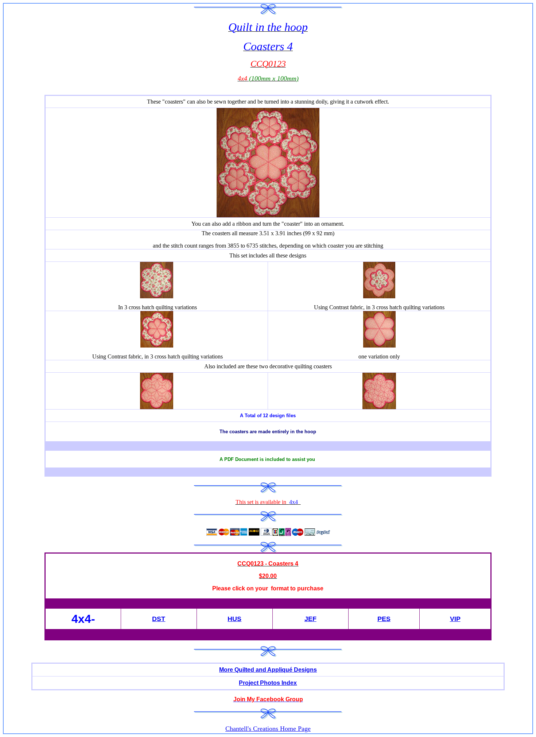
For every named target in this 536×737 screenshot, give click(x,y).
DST (158, 618)
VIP (455, 618)
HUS (234, 618)
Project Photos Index (268, 683)
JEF (310, 618)
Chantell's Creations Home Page (268, 728)
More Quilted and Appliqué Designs (268, 670)
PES (384, 618)
